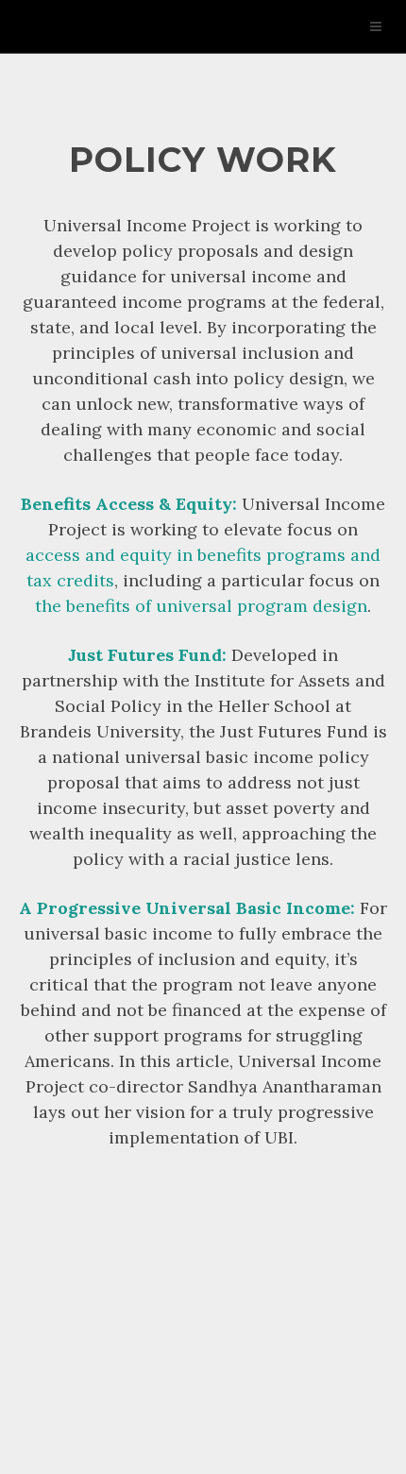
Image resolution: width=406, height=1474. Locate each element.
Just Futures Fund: (147, 655)
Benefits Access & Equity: (129, 504)
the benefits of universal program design (201, 606)
